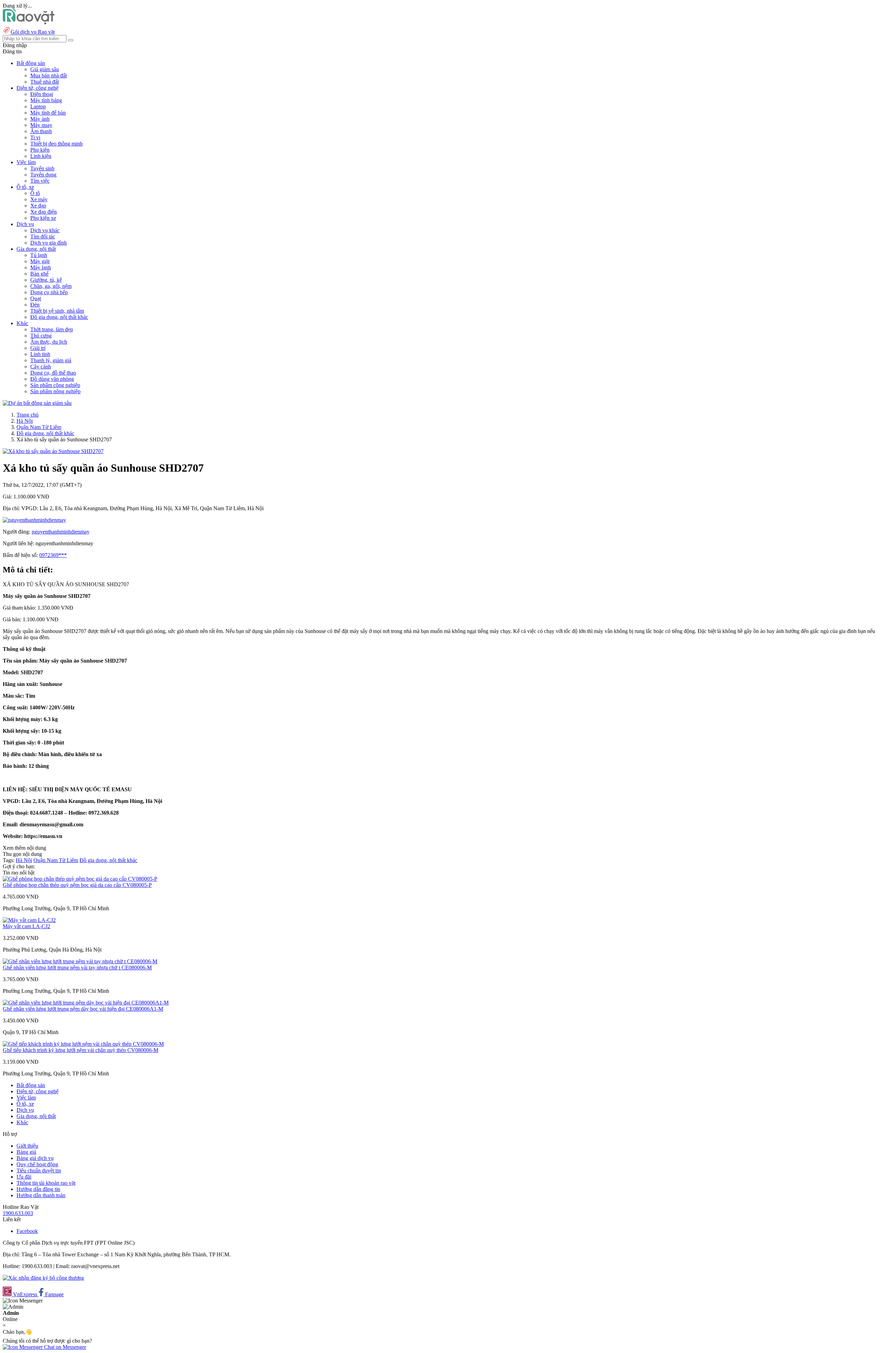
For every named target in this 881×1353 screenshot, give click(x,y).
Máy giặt (40, 261)
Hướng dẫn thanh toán (41, 1195)
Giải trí (37, 348)
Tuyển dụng (43, 175)
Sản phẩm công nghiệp (55, 385)
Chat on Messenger (64, 1347)
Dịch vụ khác (45, 230)
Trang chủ (28, 415)
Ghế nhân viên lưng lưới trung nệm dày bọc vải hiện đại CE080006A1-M (83, 1009)
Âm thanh (41, 131)
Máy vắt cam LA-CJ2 (26, 926)
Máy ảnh (40, 119)
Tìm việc (40, 181)
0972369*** (53, 555)
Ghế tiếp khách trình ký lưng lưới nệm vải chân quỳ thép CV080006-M (80, 1050)
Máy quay (41, 125)
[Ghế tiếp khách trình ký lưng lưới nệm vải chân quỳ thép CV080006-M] (83, 1044)
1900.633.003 (18, 1213)
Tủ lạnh (38, 255)
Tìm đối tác (42, 236)
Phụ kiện (40, 150)
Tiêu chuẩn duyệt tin (39, 1170)
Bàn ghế (39, 274)
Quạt (35, 298)
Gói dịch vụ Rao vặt (33, 32)
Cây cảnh (40, 366)
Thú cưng (41, 336)
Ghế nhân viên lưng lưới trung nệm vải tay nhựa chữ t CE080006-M (77, 967)
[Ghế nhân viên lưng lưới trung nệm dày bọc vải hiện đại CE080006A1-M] (86, 1003)
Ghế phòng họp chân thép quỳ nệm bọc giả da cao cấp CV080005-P (77, 885)
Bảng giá (26, 1152)
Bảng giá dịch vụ (35, 1158)
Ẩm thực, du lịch (48, 342)
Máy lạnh (40, 267)
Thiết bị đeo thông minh (56, 144)
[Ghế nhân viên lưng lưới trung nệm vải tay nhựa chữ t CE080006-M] (80, 961)
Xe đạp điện (43, 212)
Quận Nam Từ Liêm (39, 427)
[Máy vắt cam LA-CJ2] (29, 920)
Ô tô (35, 193)
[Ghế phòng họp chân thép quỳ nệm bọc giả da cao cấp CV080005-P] (80, 879)
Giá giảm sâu (44, 69)
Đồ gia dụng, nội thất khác (59, 317)
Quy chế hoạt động (37, 1164)
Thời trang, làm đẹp (51, 329)
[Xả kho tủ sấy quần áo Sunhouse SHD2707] (53, 451)
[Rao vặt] (29, 22)
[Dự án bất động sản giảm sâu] (37, 403)
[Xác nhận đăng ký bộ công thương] (43, 1278)
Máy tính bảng (46, 100)
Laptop (38, 106)
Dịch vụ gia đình (48, 243)
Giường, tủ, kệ (46, 280)
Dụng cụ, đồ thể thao (53, 373)
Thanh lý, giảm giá (50, 360)
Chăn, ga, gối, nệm (51, 286)
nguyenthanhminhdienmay (60, 532)
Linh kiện (40, 156)
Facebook (27, 1231)
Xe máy (38, 199)
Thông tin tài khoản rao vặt (46, 1183)
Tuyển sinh (42, 168)
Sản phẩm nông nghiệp (55, 391)
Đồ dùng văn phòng (52, 379)
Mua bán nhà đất (48, 75)
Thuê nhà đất (44, 82)
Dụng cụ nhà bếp (49, 292)
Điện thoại (41, 94)
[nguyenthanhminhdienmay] (34, 520)
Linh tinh (40, 354)
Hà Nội (25, 421)
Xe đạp (38, 205)
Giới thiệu (27, 1146)
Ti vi (35, 137)
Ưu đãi (24, 1177)
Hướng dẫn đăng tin (38, 1189)
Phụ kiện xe (43, 218)
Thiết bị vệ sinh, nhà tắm (57, 311)
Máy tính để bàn (48, 113)
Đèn (35, 305)
